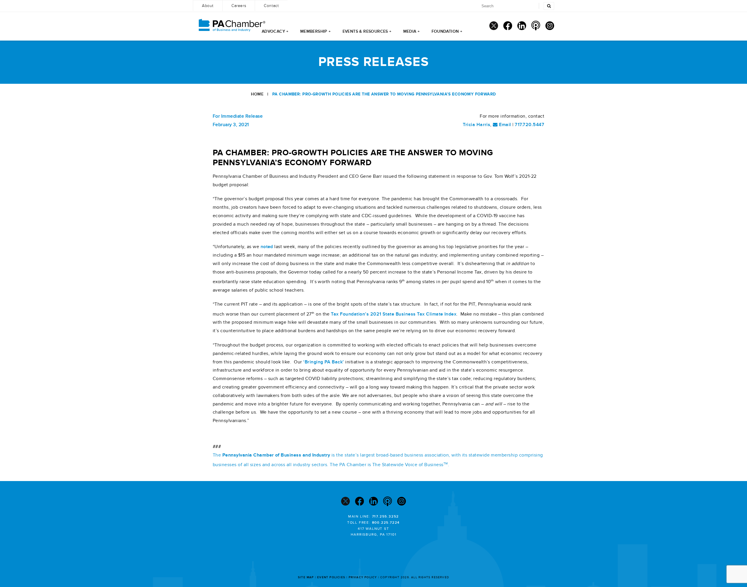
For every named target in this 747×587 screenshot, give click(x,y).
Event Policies (331, 577)
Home (257, 94)
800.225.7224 (386, 522)
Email (504, 125)
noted (268, 247)
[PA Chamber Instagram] (549, 25)
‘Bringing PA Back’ (323, 362)
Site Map (306, 577)
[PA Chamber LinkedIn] (521, 25)
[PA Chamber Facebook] (507, 25)
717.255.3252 (385, 516)
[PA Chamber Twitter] (493, 25)
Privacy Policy (363, 577)
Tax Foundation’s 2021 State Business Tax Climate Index (393, 314)
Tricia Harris (476, 125)
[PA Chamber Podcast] (535, 25)
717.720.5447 (529, 125)
